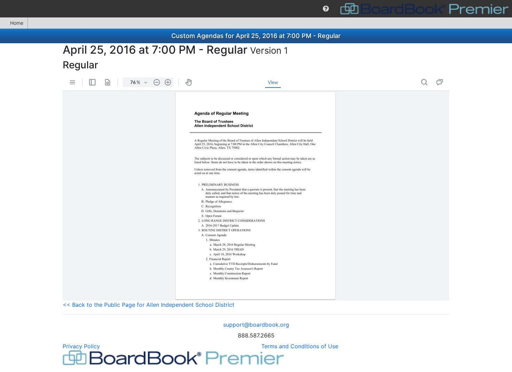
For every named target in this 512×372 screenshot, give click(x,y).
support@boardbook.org (256, 324)
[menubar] (256, 8)
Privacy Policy (81, 346)
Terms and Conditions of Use (299, 346)
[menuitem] (326, 8)
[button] (325, 8)
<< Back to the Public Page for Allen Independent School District (148, 304)
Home (16, 23)
